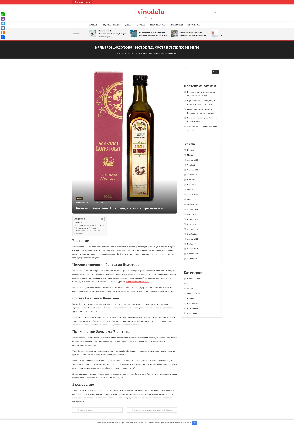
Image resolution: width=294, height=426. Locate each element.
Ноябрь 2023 (192, 219)
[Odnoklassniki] (2, 32)
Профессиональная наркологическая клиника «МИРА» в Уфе (201, 94)
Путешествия (176, 25)
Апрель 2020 (192, 239)
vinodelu (150, 11)
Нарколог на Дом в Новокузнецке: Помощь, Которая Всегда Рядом (104, 34)
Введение (78, 222)
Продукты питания (111, 25)
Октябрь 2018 (192, 249)
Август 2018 (192, 259)
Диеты (128, 25)
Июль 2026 (191, 150)
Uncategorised (193, 279)
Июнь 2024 (192, 185)
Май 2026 (191, 155)
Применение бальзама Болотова (88, 231)
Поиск (216, 13)
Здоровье (141, 25)
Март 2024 (191, 199)
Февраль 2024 (193, 204)
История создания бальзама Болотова (89, 225)
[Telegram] (2, 23)
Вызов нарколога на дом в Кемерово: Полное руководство (185, 33)
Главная (93, 25)
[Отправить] (2, 37)
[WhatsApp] (2, 14)
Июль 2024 (192, 180)
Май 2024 (191, 189)
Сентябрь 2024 (193, 170)
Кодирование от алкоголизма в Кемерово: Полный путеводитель (145, 33)
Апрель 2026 (192, 160)
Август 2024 (192, 175)
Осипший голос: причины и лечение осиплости (202, 128)
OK (195, 423)
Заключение (79, 234)
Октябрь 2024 (193, 165)
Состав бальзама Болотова (85, 228)
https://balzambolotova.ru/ (137, 282)
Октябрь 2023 (193, 224)
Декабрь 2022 (192, 234)
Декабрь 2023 (192, 214)
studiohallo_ (99, 202)
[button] (101, 219)
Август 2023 (192, 229)
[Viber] (2, 19)
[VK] (2, 28)
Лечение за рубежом (85, 410)
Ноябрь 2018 (192, 244)
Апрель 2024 (192, 194)
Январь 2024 (192, 209)
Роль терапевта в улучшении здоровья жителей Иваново (152, 410)
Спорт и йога (194, 25)
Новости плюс (193, 298)
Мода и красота (157, 25)
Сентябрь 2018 (193, 254)
